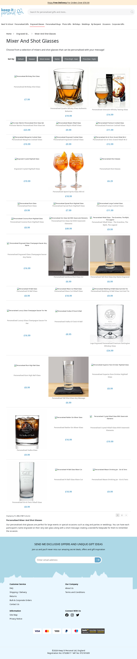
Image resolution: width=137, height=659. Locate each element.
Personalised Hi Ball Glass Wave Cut (68, 479)
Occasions (106, 24)
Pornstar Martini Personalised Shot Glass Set (27, 125)
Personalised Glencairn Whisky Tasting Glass (110, 109)
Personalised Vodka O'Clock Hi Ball (69, 321)
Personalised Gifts (22, 24)
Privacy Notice (16, 618)
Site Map (14, 615)
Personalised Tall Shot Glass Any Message (68, 398)
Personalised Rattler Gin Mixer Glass (68, 427)
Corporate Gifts (118, 24)
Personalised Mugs (53, 24)
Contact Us (14, 604)
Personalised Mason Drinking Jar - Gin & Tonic (110, 479)
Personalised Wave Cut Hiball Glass (68, 291)
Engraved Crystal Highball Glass (27, 169)
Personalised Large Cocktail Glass (110, 206)
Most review (45, 59)
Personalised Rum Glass (27, 206)
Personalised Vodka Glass (27, 450)
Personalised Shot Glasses (110, 169)
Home (9, 33)
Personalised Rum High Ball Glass (27, 375)
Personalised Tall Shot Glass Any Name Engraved (110, 277)
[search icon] (132, 12)
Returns (13, 596)
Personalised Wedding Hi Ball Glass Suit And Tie (110, 291)
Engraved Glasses (37, 24)
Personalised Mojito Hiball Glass (68, 125)
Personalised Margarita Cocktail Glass (27, 140)
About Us (69, 588)
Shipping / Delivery (18, 592)
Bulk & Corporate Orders (21, 600)
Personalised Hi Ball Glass (27, 291)
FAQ (11, 588)
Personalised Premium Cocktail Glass (110, 125)
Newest (32, 59)
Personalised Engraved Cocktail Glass (68, 140)
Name (57, 59)
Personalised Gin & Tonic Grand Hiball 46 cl (110, 140)
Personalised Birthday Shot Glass (27, 87)
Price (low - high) (89, 59)
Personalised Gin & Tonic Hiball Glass (27, 502)
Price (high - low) (71, 59)
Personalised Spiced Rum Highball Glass (68, 206)
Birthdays (76, 24)
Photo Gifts (66, 24)
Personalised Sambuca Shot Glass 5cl (68, 277)
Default (21, 59)
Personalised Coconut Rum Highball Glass (27, 222)
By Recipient (96, 24)
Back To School (7, 24)
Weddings (86, 24)
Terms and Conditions (75, 592)
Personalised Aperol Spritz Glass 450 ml (68, 192)
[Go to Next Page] (126, 515)
